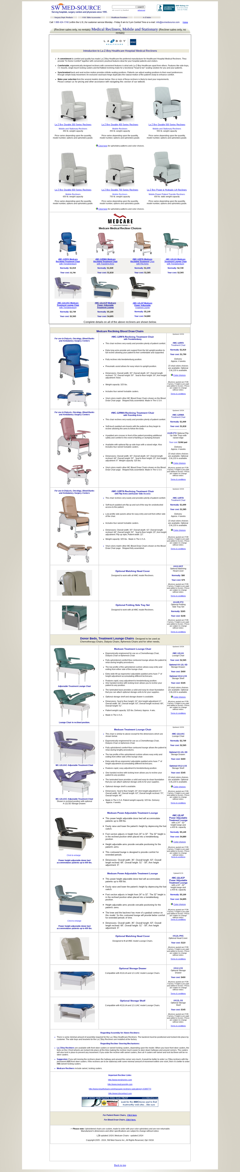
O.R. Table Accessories (91, 17)
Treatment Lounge (106, 305)
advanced (141, 10)
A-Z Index (147, 17)
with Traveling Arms (105, 264)
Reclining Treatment (139, 261)
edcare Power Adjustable (143, 304)
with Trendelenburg (68, 264)
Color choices (179, 375)
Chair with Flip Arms (145, 262)
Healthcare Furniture (119, 17)
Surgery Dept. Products (64, 17)
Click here (102, 146)
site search (116, 10)
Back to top (120, 1165)
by (124, 10)
